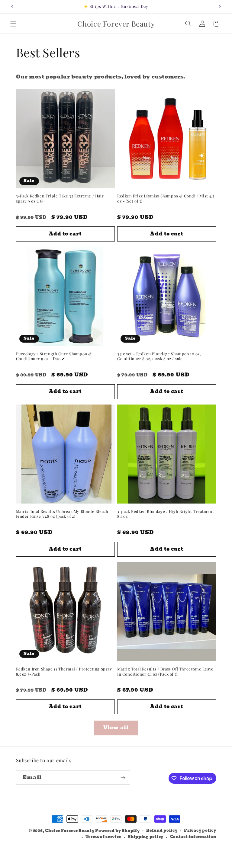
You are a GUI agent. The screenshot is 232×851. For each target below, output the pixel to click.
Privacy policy (200, 830)
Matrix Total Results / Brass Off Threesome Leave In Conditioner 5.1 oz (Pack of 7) (165, 672)
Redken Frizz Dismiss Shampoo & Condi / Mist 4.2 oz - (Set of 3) (165, 198)
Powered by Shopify (117, 830)
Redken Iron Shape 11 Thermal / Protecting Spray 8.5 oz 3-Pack (64, 672)
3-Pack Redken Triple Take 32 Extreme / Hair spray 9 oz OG (60, 198)
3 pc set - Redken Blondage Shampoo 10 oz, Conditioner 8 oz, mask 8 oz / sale (159, 356)
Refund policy (162, 830)
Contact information (193, 837)
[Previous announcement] (12, 6)
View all (115, 727)
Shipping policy (145, 837)
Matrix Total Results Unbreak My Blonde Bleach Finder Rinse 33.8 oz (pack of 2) (62, 514)
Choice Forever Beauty (70, 830)
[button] (13, 23)
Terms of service (103, 837)
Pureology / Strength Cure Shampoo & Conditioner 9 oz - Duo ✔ (54, 356)
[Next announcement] (220, 6)
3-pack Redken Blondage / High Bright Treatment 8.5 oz (165, 514)
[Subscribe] (123, 777)
